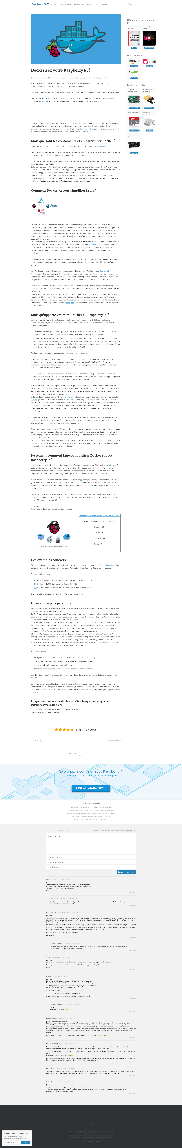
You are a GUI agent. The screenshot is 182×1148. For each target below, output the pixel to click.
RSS (98, 1141)
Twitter (92, 1141)
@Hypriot (113, 465)
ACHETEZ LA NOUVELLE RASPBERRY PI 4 (91, 788)
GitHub (85, 1141)
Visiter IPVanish (134, 77)
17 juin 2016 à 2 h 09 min (61, 976)
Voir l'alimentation (149, 107)
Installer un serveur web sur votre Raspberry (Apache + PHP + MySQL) (91, 813)
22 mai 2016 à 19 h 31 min (63, 1018)
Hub (105, 474)
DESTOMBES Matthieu (54, 912)
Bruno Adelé (50, 1068)
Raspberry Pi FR (40, 4)
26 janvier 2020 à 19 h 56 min (63, 880)
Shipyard (70, 303)
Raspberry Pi (101, 78)
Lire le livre (134, 47)
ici (81, 480)
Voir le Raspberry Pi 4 (134, 107)
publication (102, 146)
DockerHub (104, 271)
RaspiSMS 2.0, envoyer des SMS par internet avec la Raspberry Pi (91, 810)
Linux (86, 78)
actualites (75, 78)
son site (45, 101)
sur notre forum (130, 831)
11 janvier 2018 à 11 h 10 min (72, 912)
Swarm (34, 400)
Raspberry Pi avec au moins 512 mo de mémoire (99, 516)
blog (48, 468)
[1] (35, 580)
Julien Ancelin (51, 1082)
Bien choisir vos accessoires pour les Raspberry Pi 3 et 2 (91, 816)
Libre (81, 78)
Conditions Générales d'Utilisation (91, 1133)
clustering (69, 397)
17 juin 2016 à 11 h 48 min (71, 1004)
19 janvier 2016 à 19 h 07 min (67, 1082)
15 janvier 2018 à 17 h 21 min (72, 943)
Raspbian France (56, 944)
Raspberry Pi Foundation (104, 1137)
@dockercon (111, 565)
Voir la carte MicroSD (134, 130)
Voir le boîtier (149, 130)
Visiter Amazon (134, 66)
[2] (35, 584)
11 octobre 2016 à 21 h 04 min (61, 957)
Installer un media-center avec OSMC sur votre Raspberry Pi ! (91, 807)
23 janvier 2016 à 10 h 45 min (65, 1068)
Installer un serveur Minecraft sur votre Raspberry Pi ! (91, 819)
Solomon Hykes (86, 129)
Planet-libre (92, 78)
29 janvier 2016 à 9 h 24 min (68, 1044)
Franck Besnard (52, 1044)
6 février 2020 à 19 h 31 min (71, 899)
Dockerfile (91, 245)
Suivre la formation (149, 47)
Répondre (132, 892)
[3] (35, 588)
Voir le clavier (134, 153)
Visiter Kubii (149, 66)
